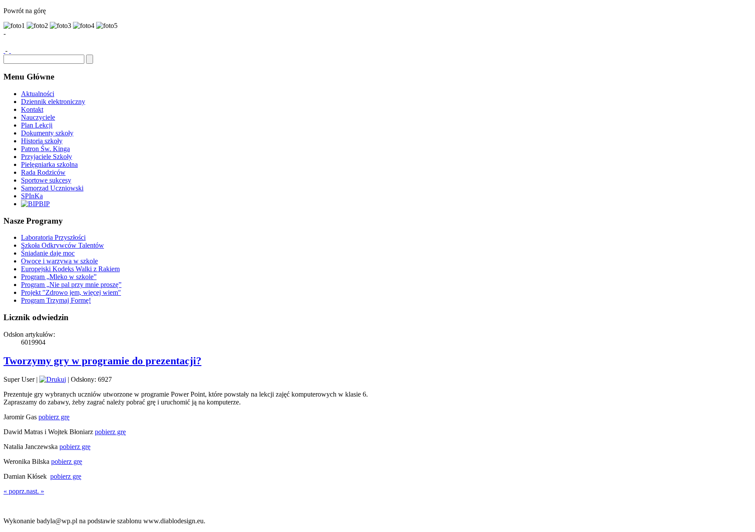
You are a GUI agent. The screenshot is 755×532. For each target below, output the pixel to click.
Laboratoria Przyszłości (53, 237)
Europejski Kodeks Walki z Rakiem (70, 269)
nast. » (35, 491)
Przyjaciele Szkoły (46, 156)
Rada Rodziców (43, 172)
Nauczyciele (38, 117)
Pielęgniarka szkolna (49, 164)
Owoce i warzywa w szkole (59, 261)
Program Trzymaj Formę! (56, 300)
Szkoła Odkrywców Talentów (62, 245)
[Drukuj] (52, 379)
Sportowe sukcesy (46, 180)
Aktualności (37, 93)
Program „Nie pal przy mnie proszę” (71, 284)
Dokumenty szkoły (47, 133)
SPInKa (32, 196)
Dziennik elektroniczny (53, 101)
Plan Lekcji (36, 125)
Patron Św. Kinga (45, 148)
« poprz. (14, 491)
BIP (44, 203)
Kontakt (32, 109)
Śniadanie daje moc (48, 253)
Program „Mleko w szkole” (59, 276)
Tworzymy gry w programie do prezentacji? (102, 360)
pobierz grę (53, 417)
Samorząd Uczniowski (52, 188)
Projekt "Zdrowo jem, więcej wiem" (71, 292)
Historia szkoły (41, 141)
